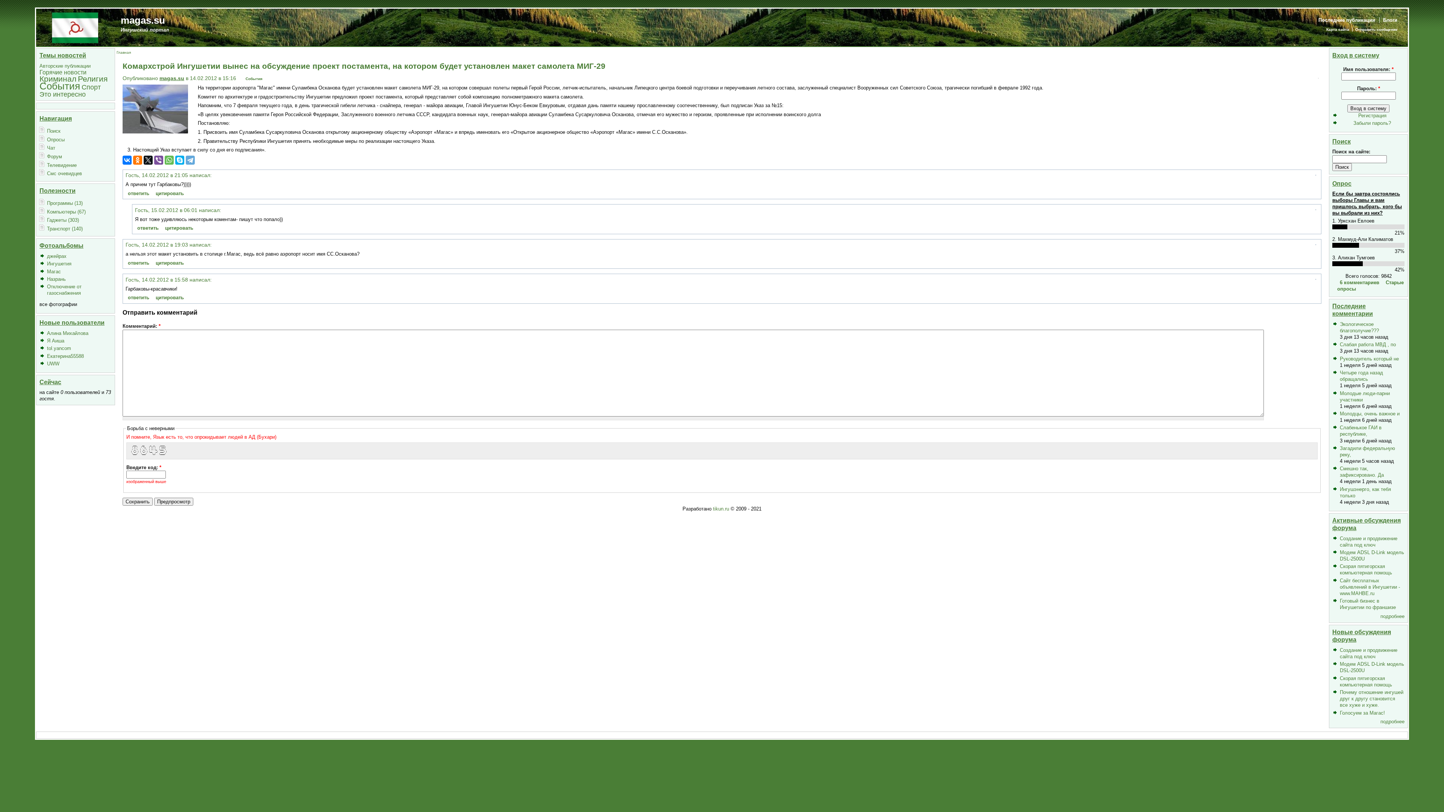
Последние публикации (1346, 20)
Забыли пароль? (1372, 123)
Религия (93, 78)
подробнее (1392, 616)
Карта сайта (1337, 29)
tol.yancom (59, 348)
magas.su (143, 20)
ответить (138, 193)
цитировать (170, 193)
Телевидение (62, 165)
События (59, 86)
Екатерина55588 (65, 356)
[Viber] (158, 160)
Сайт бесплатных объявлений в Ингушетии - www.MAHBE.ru (1370, 587)
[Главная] (75, 27)
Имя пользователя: (1368, 69)
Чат (51, 148)
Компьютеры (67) (66, 212)
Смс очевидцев (64, 173)
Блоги (1390, 20)
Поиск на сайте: (1351, 152)
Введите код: (143, 467)
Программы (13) (65, 203)
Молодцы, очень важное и (1370, 414)
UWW (53, 364)
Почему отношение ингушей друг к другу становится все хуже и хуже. (1371, 698)
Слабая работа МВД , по (1368, 344)
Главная (124, 52)
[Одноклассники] (137, 160)
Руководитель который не (1369, 359)
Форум (54, 156)
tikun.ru (721, 509)
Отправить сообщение (1376, 29)
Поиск (54, 131)
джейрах (57, 256)
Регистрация (1372, 115)
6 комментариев (1359, 282)
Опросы (56, 139)
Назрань (56, 279)
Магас (54, 271)
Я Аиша (55, 341)
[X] (148, 160)
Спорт (91, 87)
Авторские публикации (65, 66)
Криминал (57, 78)
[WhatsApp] (169, 160)
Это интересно (62, 94)
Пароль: (1368, 88)
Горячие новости (62, 72)
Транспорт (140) (65, 229)
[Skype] (179, 160)
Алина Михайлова (67, 333)
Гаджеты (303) (63, 220)
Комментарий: (142, 326)
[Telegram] (190, 160)
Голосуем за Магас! (1362, 713)
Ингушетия (59, 264)
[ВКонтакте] (127, 160)
